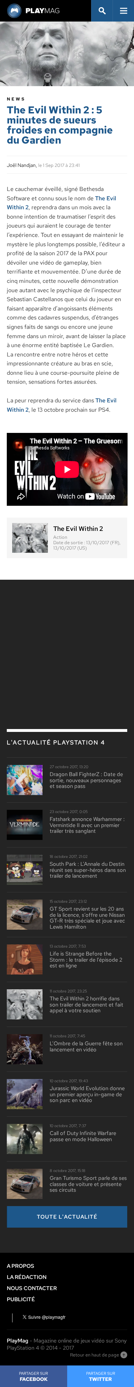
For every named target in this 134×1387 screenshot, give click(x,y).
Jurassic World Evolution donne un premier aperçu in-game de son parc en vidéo (87, 1094)
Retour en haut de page (94, 1355)
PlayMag (17, 1340)
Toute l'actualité (67, 1216)
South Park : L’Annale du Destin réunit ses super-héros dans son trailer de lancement (88, 870)
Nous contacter (32, 1288)
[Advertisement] (67, 639)
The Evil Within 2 (78, 529)
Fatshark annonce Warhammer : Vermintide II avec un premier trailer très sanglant (87, 825)
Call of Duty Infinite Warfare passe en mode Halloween (83, 1136)
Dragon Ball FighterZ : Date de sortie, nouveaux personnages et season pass (86, 780)
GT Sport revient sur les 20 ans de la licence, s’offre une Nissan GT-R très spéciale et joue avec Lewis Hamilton (87, 918)
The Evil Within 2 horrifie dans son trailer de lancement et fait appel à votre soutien (86, 1005)
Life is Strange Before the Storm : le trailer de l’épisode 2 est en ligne (86, 960)
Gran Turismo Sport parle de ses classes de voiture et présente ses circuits (88, 1184)
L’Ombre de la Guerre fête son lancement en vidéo (86, 1046)
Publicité (21, 1299)
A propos (20, 1266)
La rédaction (26, 1277)
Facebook (33, 1376)
